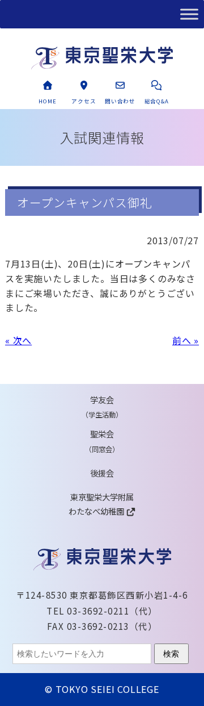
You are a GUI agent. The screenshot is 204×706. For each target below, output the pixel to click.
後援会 (102, 473)
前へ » (185, 340)
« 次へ (18, 340)
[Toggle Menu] (189, 14)
